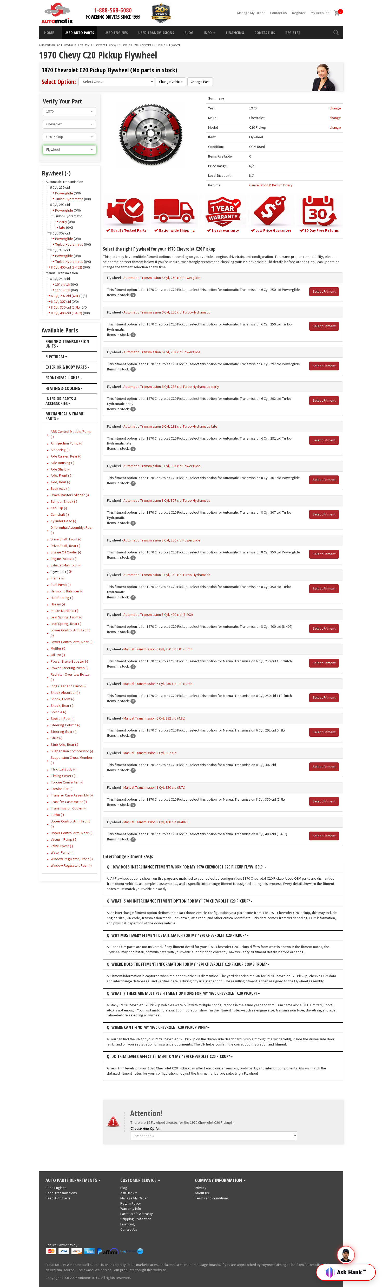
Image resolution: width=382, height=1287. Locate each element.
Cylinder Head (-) (63, 521)
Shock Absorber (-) (65, 692)
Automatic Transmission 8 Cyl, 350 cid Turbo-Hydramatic (166, 575)
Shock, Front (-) (62, 699)
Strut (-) (56, 738)
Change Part (200, 81)
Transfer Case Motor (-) (69, 802)
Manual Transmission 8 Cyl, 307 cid (149, 753)
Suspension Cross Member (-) (72, 760)
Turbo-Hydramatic (69, 199)
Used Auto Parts (79, 32)
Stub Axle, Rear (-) (64, 744)
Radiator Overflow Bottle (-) (70, 677)
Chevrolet (99, 45)
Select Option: (59, 81)
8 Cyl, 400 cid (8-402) (66, 267)
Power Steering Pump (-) (70, 668)
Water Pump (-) (62, 852)
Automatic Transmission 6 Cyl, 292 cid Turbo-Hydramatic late (170, 426)
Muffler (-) (58, 648)
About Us (202, 1193)
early (63, 222)
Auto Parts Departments (71, 1180)
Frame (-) (57, 578)
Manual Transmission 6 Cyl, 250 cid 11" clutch (157, 684)
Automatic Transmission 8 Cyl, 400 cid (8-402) (158, 614)
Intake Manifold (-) (64, 610)
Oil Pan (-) (58, 655)
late (62, 227)
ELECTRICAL (55, 357)
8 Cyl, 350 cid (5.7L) (65, 307)
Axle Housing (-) (62, 463)
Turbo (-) (57, 815)
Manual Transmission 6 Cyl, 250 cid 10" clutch (157, 649)
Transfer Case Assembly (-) (72, 795)
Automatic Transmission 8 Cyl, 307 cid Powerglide (161, 466)
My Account (320, 13)
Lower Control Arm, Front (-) (70, 633)
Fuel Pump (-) (61, 584)
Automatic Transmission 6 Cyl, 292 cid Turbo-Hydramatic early (171, 386)
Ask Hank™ (128, 1193)
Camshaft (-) (60, 514)
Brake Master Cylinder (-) (70, 495)
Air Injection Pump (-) (66, 443)
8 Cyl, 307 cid (61, 301)
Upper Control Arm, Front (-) (70, 824)
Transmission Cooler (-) (69, 808)
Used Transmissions (156, 32)
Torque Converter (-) (67, 782)
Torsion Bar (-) (62, 789)
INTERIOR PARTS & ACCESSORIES (61, 401)
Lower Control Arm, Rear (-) (72, 642)
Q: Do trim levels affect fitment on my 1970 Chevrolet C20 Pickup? (168, 1056)
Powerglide (64, 193)
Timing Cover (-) (63, 776)
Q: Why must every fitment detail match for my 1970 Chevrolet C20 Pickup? (176, 935)
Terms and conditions (212, 1198)
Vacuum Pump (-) (63, 839)
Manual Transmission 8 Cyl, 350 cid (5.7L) (154, 787)
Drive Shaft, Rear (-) (65, 545)
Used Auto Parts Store (77, 45)
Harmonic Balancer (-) (67, 591)
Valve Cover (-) (62, 846)
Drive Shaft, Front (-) (66, 539)
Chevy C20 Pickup (120, 45)
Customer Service (138, 1180)
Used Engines (116, 32)
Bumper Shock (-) (64, 501)
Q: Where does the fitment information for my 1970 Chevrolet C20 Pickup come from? (187, 964)
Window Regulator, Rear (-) (71, 865)
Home (49, 32)
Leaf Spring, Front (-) (66, 617)
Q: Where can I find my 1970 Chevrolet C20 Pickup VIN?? (157, 1027)
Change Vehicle (171, 81)
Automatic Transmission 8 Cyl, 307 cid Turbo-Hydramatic (166, 500)
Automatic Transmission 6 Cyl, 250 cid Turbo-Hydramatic (166, 312)
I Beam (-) (58, 604)
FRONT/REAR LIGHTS (62, 378)
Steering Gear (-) (63, 731)
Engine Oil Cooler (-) (66, 552)
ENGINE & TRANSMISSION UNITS (67, 344)
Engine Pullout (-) (63, 558)
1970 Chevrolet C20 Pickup (150, 45)
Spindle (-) (58, 712)
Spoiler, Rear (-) (63, 718)
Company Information (219, 1180)
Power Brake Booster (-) (69, 661)
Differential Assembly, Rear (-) (72, 530)
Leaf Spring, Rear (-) (66, 623)
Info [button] (208, 32)
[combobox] (69, 111)
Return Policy (130, 1203)
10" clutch (62, 284)
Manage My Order (251, 13)
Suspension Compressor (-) (72, 751)
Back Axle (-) (60, 488)
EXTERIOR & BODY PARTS (66, 367)
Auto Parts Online (49, 45)
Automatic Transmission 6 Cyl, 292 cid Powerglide (161, 352)
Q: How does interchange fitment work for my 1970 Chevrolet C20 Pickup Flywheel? (185, 867)
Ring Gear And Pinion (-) (69, 686)
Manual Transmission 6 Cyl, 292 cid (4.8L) (154, 718)
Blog (189, 32)
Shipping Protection (135, 1219)
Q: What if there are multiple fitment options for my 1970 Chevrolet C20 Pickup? (182, 993)
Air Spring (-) (60, 450)
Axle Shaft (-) (60, 469)
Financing (235, 32)
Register (299, 13)
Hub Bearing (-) (62, 597)
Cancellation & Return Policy (271, 185)
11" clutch (62, 290)
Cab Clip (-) (59, 508)
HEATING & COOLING (62, 388)
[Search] (336, 32)
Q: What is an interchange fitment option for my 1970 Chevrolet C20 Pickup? (178, 901)
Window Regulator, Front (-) (72, 859)
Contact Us (278, 13)
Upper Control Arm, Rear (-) (72, 833)
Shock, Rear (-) (62, 705)
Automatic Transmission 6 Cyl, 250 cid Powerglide (161, 277)
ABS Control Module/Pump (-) (71, 434)
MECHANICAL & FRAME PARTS (64, 416)
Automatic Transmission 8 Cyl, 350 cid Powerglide (161, 540)
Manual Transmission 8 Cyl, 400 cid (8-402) (155, 822)
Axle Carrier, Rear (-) (66, 456)
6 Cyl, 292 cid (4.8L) (65, 296)
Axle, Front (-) (61, 475)
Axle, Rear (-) (60, 482)
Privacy (200, 1188)
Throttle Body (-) (63, 769)
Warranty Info (130, 1208)
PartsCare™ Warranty (136, 1214)
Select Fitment (324, 291)
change (335, 108)
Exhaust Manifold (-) (66, 565)
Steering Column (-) (65, 725)
